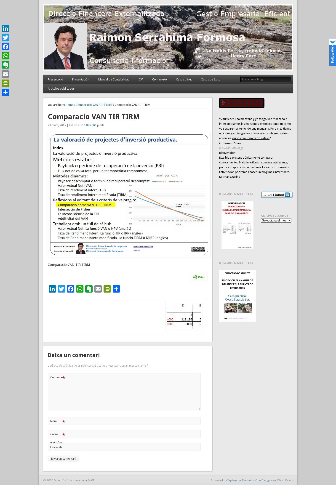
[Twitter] (5, 37)
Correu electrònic (57, 438)
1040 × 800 (89, 125)
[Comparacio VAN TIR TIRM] (128, 195)
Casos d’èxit (184, 79)
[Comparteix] (5, 92)
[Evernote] (5, 64)
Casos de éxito (210, 79)
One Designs (263, 480)
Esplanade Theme (239, 480)
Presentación (80, 79)
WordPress (285, 480)
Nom (57, 422)
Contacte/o (159, 79)
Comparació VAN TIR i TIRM (94, 105)
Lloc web (56, 447)
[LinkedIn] (5, 28)
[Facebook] (5, 46)
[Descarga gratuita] (237, 225)
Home (69, 105)
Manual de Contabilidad (114, 79)
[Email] (5, 74)
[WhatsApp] (5, 55)
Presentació (55, 79)
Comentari (57, 378)
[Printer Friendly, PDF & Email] (199, 277)
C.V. (141, 79)
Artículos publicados (61, 88)
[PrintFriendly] (5, 83)
